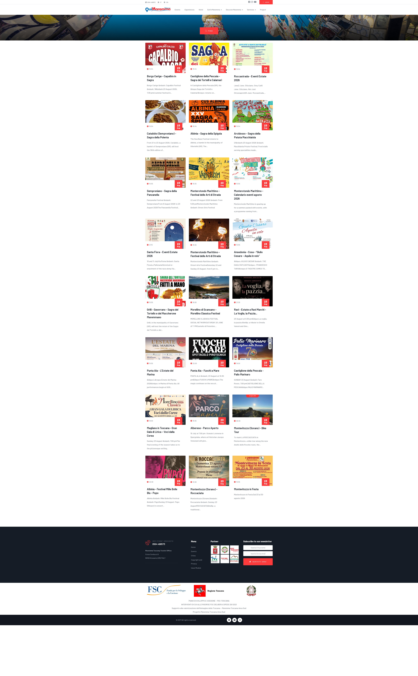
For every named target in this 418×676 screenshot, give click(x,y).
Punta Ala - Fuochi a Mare (204, 370)
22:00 (194, 363)
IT (161, 2)
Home (205, 23)
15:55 (151, 184)
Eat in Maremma (213, 10)
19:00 (194, 302)
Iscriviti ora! (259, 562)
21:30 (238, 302)
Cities (193, 556)
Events (177, 10)
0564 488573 (151, 2)
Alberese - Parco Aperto (204, 428)
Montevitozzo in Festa (246, 489)
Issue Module (196, 568)
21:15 (151, 245)
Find (210, 31)
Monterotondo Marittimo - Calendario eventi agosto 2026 (248, 194)
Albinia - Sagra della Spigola (206, 133)
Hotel (201, 10)
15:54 (151, 69)
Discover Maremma (233, 10)
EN (167, 2)
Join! (267, 2)
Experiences (189, 10)
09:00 (238, 421)
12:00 (194, 482)
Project (263, 10)
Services (250, 10)
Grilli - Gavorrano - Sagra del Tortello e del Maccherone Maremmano (162, 313)
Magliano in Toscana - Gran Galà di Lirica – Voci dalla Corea (162, 431)
